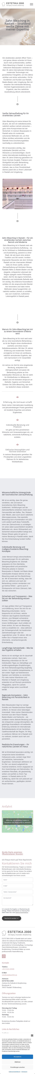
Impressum (24, 1071)
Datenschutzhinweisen (21, 912)
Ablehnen (18, 1062)
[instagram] (4, 956)
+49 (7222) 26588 (8, 969)
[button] (32, 1035)
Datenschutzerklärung (14, 1071)
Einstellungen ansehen (17, 1067)
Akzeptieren (17, 1056)
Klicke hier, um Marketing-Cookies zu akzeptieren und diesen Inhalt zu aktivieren (17, 821)
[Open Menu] (31, 4)
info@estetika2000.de (9, 975)
